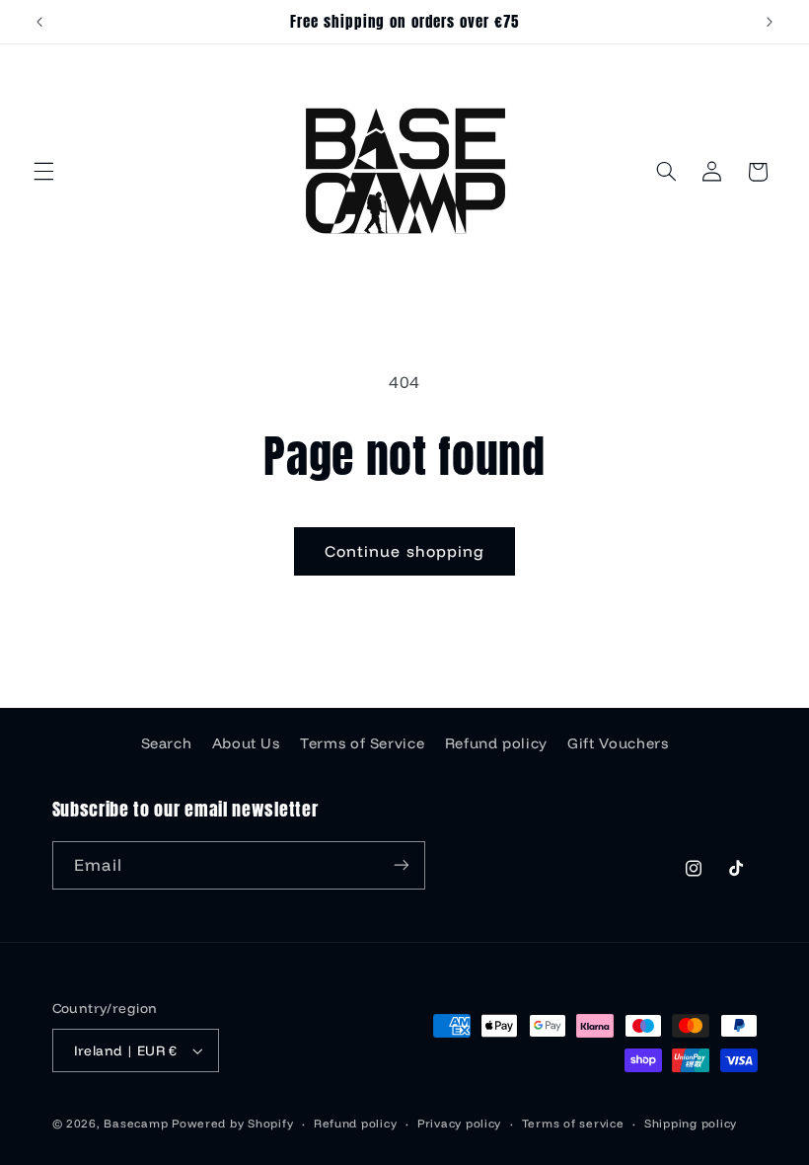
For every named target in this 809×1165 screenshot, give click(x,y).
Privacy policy (459, 1123)
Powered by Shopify (232, 1123)
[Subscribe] (400, 865)
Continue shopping (404, 551)
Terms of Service (362, 743)
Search (166, 743)
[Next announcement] (769, 21)
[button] (43, 171)
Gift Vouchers (617, 743)
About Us (246, 743)
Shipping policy (690, 1123)
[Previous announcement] (39, 21)
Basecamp (136, 1123)
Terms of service (573, 1123)
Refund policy (496, 743)
